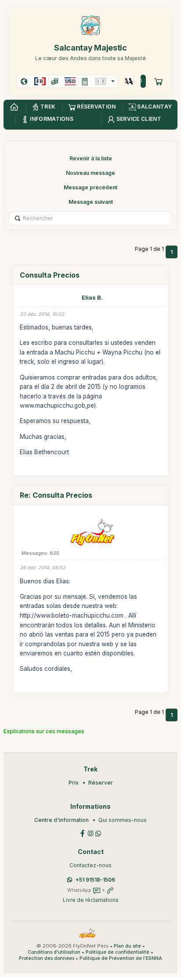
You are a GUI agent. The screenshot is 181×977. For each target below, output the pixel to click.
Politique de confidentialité (117, 952)
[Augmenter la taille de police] (127, 81)
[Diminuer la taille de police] (131, 81)
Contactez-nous (90, 865)
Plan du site (127, 946)
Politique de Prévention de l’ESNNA (121, 958)
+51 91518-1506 (95, 879)
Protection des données (46, 958)
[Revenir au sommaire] (14, 107)
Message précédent (90, 187)
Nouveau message (90, 173)
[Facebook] (83, 832)
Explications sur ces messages (44, 731)
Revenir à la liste (90, 158)
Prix (74, 782)
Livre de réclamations (91, 900)
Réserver (100, 782)
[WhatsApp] (98, 832)
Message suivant (91, 202)
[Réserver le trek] (158, 81)
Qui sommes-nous (122, 820)
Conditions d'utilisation (54, 952)
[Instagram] (90, 832)
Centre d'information (61, 820)
